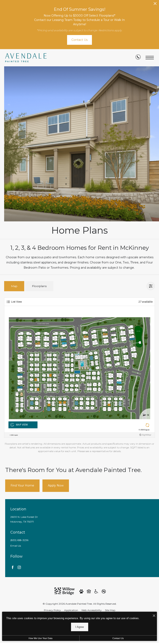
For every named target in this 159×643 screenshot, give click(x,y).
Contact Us (118, 638)
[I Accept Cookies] (154, 616)
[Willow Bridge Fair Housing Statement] (89, 591)
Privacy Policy (52, 610)
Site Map (110, 610)
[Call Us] (138, 58)
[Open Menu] (150, 57)
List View (16, 301)
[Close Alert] (155, 4)
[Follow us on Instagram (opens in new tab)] (19, 567)
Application (71, 610)
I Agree (79, 626)
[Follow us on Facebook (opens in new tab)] (13, 567)
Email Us (15, 545)
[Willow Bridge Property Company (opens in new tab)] (64, 591)
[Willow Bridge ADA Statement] (96, 591)
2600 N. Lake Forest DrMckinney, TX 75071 (24, 519)
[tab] (14, 286)
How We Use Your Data (40, 638)
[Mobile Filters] (151, 286)
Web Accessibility (91, 610)
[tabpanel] (79, 375)
